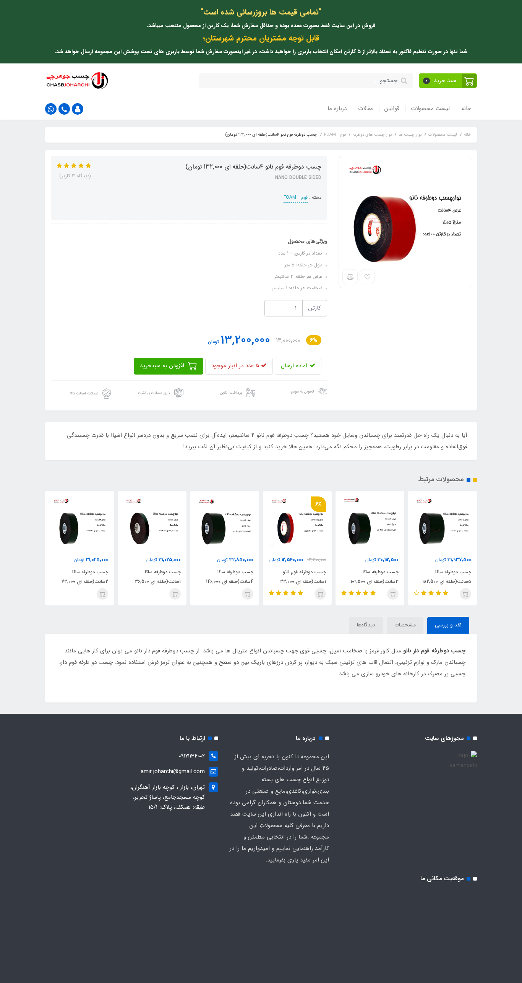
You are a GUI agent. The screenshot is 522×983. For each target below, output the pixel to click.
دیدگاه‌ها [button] (366, 625)
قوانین (391, 108)
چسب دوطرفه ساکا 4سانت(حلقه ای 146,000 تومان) (229, 581)
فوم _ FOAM (296, 197)
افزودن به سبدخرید (163, 365)
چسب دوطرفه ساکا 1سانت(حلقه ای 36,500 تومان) (158, 581)
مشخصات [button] (405, 625)
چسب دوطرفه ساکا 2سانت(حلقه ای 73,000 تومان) (85, 581)
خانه (466, 108)
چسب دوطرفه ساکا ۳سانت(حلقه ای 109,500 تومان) (374, 581)
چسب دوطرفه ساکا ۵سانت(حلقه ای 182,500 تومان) (446, 581)
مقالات (365, 108)
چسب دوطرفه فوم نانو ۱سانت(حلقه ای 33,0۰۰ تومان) (303, 581)
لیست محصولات (430, 108)
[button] (448, 80)
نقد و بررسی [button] (448, 625)
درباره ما (337, 108)
